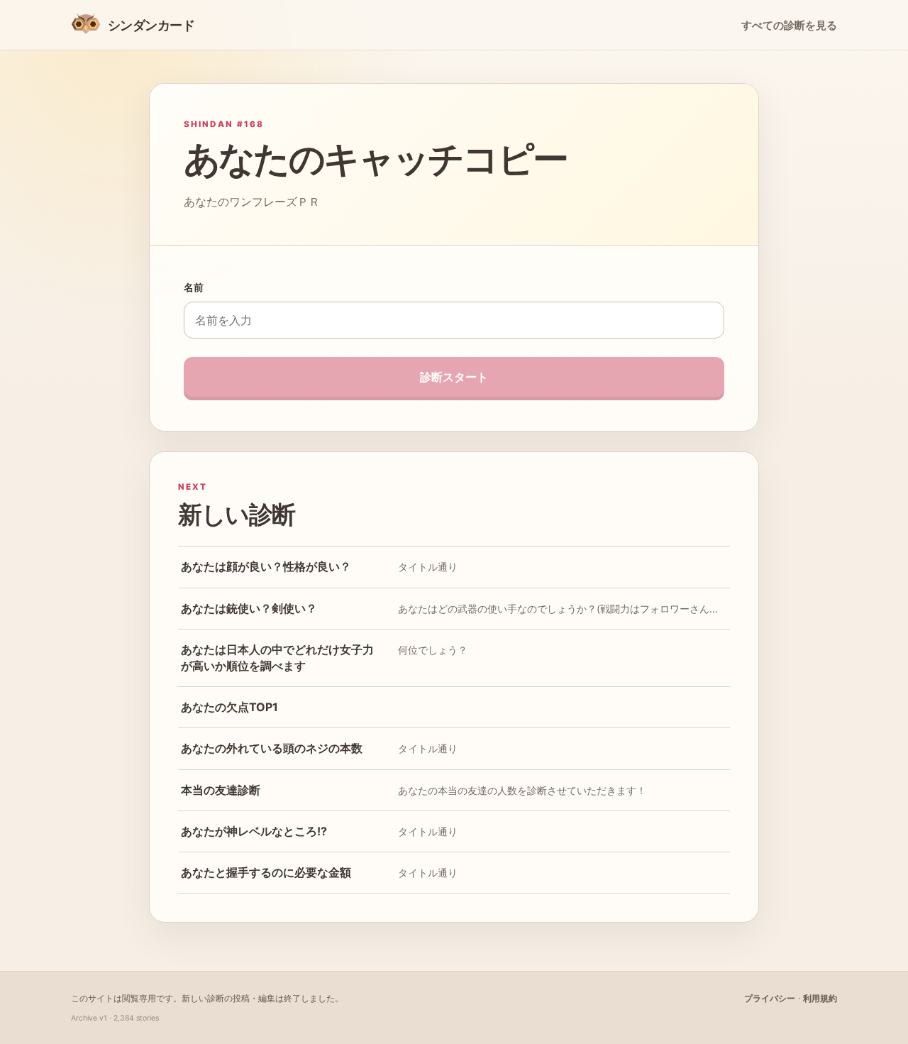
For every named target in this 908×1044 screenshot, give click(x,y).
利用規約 (820, 998)
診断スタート (454, 377)
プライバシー (769, 998)
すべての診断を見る (789, 25)
